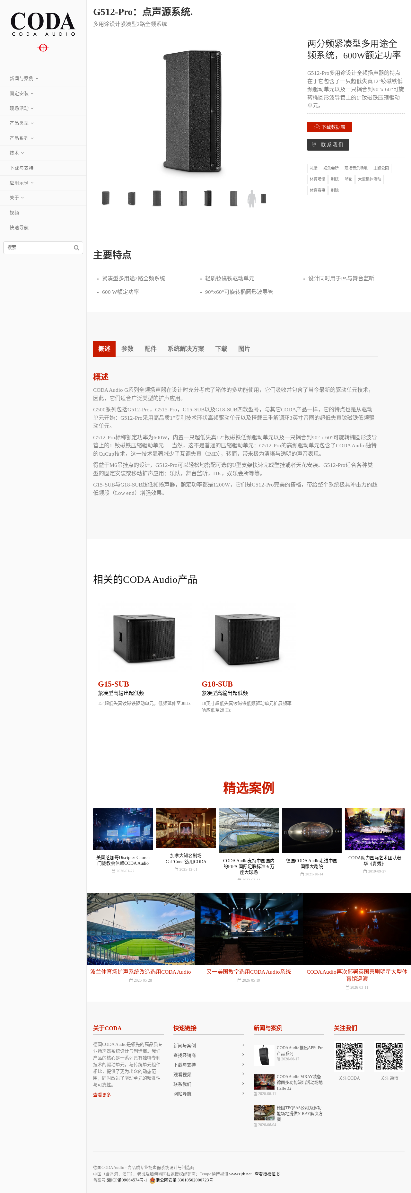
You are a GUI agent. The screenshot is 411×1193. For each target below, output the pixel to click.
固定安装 (19, 93)
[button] (98, 668)
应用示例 (19, 182)
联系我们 (330, 144)
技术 (14, 153)
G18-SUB (217, 684)
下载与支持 (22, 168)
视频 (14, 212)
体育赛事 (317, 190)
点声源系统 (166, 11)
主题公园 (381, 168)
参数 (127, 349)
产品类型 (19, 123)
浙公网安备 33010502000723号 (184, 1180)
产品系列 (19, 138)
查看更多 (102, 1094)
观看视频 (182, 1074)
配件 (150, 349)
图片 (244, 349)
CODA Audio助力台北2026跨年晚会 (356, 972)
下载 (221, 349)
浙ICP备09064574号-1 (127, 1180)
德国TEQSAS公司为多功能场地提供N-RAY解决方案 (300, 1113)
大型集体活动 (369, 179)
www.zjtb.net (240, 1173)
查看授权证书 (267, 1173)
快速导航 (19, 227)
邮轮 (348, 179)
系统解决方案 (186, 349)
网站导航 (182, 1094)
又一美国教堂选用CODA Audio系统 (141, 972)
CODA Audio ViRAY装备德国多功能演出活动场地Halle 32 (300, 1082)
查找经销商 (184, 1055)
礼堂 (314, 168)
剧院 (335, 179)
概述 (104, 349)
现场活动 (19, 108)
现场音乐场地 (356, 168)
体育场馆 (317, 179)
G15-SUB (113, 684)
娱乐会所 (331, 168)
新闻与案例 (22, 78)
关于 (14, 197)
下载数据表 (332, 127)
